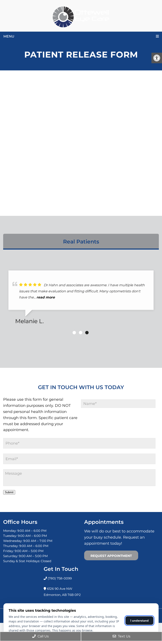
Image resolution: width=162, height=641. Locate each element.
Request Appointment (111, 556)
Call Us (43, 636)
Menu (8, 36)
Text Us (123, 636)
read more (45, 297)
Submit (9, 492)
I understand (139, 620)
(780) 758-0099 (59, 578)
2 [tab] (80, 332)
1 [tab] (74, 332)
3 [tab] (87, 332)
